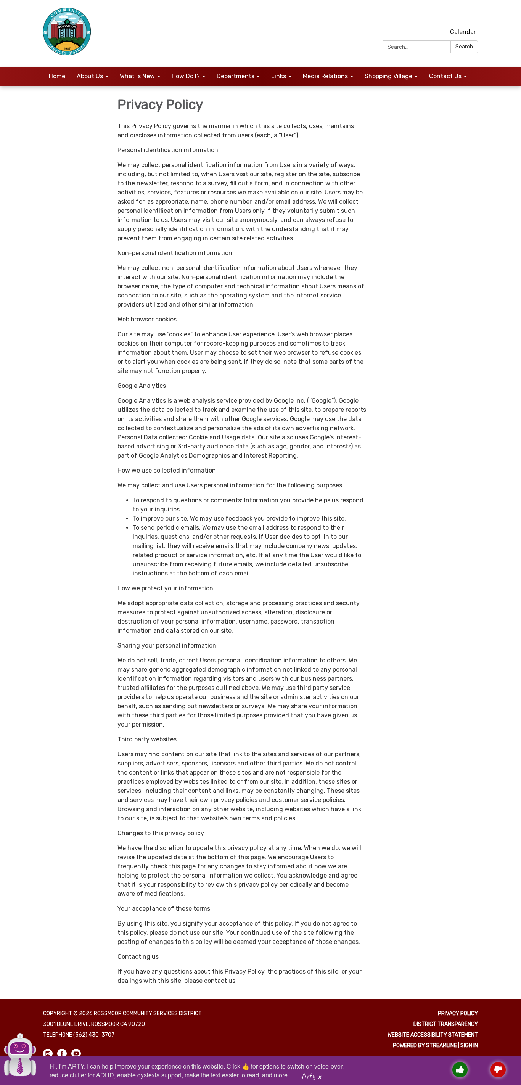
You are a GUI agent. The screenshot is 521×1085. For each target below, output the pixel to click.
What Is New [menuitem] (137, 76)
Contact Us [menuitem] (445, 76)
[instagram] (445, 15)
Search (464, 46)
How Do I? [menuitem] (186, 76)
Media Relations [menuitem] (325, 76)
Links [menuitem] (278, 76)
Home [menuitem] (57, 76)
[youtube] (473, 15)
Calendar (463, 31)
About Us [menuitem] (90, 76)
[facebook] (459, 15)
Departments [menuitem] (235, 76)
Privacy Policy (458, 1013)
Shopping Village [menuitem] (388, 76)
